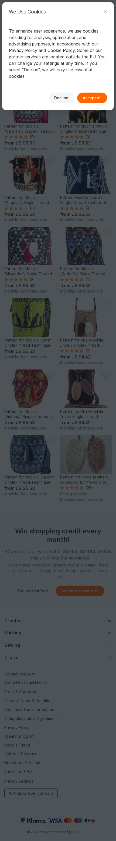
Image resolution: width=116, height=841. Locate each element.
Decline (61, 98)
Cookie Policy (61, 50)
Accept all (92, 98)
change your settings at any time (50, 63)
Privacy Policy (23, 50)
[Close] (105, 11)
